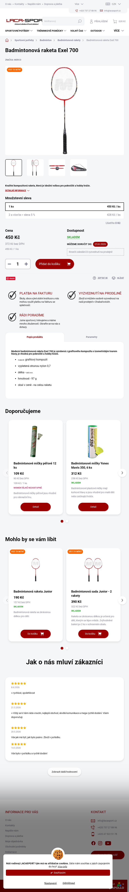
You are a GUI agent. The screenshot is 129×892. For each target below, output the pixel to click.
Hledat (79, 21)
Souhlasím (60, 872)
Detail (36, 506)
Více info (62, 866)
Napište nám (34, 4)
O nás (8, 4)
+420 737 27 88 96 (107, 827)
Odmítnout (69, 883)
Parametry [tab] (91, 337)
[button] (61, 521)
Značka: (13, 60)
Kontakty (19, 4)
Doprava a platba (53, 4)
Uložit (12, 278)
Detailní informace (15, 190)
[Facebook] (93, 842)
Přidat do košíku (49, 264)
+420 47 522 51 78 (107, 834)
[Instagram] (100, 842)
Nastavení (50, 883)
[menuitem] (19, 31)
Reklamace (11, 852)
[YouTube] (108, 842)
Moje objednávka (14, 841)
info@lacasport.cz (107, 820)
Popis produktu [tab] (35, 337)
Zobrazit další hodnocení (64, 771)
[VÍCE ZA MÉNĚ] (36, 569)
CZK (114, 4)
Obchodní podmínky (15, 846)
